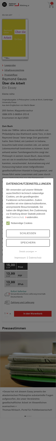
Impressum (20, 257)
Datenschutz (17, 217)
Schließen (28, 233)
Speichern (28, 243)
